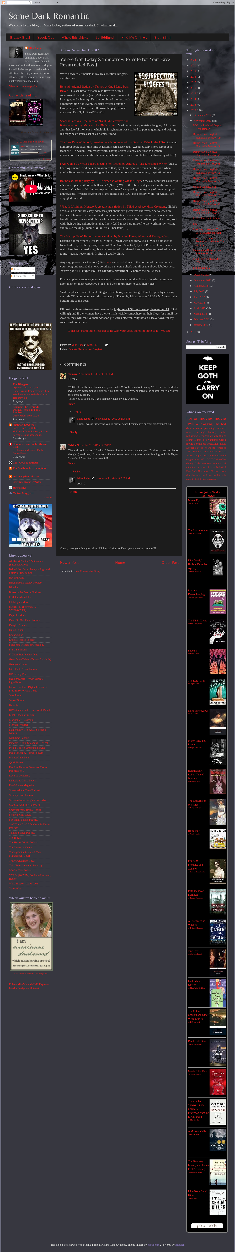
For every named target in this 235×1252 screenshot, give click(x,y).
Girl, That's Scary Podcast (23, 669)
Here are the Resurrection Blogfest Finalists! (207, 252)
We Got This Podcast (20, 870)
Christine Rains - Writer (27, 482)
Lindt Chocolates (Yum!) (22, 715)
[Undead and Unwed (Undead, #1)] (218, 1005)
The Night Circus (197, 620)
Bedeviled (221, 467)
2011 (193, 332)
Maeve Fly (194, 500)
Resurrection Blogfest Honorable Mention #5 (207, 171)
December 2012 (203, 115)
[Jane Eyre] (218, 974)
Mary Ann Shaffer (196, 1172)
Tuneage (212, 432)
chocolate (190, 475)
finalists (73, 349)
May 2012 (200, 302)
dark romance (194, 428)
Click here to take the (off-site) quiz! (31, 973)
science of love (206, 467)
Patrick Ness (194, 1134)
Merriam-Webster (18, 724)
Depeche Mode (17, 615)
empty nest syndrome (207, 455)
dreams (209, 475)
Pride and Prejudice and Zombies (195, 864)
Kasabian (14, 705)
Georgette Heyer (18, 664)
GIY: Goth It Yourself (25, 462)
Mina (23, 146)
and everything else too (26, 476)
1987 (189, 451)
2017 (193, 82)
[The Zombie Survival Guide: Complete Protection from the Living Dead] (218, 1123)
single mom (192, 459)
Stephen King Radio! (20, 814)
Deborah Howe (195, 782)
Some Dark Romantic (49, 16)
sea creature (212, 479)
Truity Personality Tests (22, 860)
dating (189, 463)
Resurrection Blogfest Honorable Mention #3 (207, 194)
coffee (222, 459)
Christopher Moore (19, 602)
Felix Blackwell (195, 533)
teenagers (204, 436)
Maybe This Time (197, 1071)
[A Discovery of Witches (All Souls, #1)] (218, 944)
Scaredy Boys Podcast (21, 795)
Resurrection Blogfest (90, 349)
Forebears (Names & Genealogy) (27, 644)
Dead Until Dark (197, 1041)
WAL (203, 459)
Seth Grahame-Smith (197, 872)
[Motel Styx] (34, 125)
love (204, 439)
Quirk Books (16, 762)
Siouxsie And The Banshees (24, 805)
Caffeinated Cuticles (20, 597)
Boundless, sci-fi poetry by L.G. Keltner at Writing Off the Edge (100, 180)
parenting (209, 428)
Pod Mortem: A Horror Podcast (26, 752)
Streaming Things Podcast (23, 819)
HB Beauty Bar (17, 674)
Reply (71, 403)
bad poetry (220, 471)
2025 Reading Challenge (30, 141)
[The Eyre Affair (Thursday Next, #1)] (218, 703)
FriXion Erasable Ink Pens (23, 654)
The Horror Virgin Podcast (23, 842)
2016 (193, 87)
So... (195, 223)
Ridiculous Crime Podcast (23, 780)
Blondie (13, 587)
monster (206, 463)
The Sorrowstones (198, 530)
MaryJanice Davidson (21, 720)
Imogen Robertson (196, 898)
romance (221, 447)
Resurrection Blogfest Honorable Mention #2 (207, 202)
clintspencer (153, 1244)
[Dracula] (218, 673)
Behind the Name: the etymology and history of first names (29, 571)
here (108, 262)
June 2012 (200, 297)
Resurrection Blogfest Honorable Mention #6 (207, 162)
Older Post (170, 562)
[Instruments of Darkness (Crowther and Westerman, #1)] (218, 914)
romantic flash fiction (196, 479)
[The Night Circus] (218, 643)
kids (197, 463)
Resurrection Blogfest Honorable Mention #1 (207, 211)
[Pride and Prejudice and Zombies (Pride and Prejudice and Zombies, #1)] (218, 883)
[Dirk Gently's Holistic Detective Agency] (218, 574)
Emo (188, 471)
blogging (207, 424)
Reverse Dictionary (19, 775)
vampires (213, 439)
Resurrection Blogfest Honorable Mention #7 (207, 153)
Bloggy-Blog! (20, 37)
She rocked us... (202, 267)
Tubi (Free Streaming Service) (25, 865)
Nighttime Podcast (19, 738)
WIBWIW (212, 459)
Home (120, 562)
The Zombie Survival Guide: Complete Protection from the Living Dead (198, 1109)
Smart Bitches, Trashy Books (25, 809)
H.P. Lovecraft (195, 1022)
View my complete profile (23, 86)
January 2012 (201, 325)
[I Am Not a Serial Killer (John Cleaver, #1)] (218, 1213)
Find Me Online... (134, 37)
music (223, 443)
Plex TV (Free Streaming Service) (27, 747)
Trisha (72, 445)
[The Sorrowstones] (218, 553)
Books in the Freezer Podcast (25, 592)
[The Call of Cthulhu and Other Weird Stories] (218, 1034)
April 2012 (200, 308)
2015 (193, 93)
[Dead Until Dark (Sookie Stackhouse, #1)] (218, 1065)
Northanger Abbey (198, 710)
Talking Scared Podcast (22, 832)
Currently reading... (23, 95)
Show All (48, 497)
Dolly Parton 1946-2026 (26, 415)
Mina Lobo (83, 418)
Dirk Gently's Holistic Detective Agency (197, 564)
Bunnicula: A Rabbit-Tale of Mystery (196, 774)
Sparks (190, 455)
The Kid (220, 424)
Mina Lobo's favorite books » (36, 132)
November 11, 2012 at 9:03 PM (94, 445)
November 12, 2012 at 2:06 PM (112, 418)
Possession (212, 443)
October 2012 (201, 274)
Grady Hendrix (195, 834)
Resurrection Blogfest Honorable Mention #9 (207, 136)
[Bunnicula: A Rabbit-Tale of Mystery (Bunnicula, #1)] (218, 792)
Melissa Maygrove (23, 493)
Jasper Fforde (16, 700)
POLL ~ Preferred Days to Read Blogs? (207, 127)
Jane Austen (15, 695)
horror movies (199, 418)
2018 (193, 76)
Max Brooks (194, 1120)
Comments (19, 276)
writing (201, 432)
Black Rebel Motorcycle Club (25, 582)
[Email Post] (106, 344)
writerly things (218, 436)
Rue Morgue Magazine (21, 785)
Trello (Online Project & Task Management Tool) (25, 854)
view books (46, 159)
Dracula (197, 451)
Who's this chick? (75, 37)
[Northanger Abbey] (218, 734)
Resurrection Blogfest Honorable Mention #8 (207, 144)
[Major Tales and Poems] (218, 763)
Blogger (179, 1244)
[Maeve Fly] (218, 523)
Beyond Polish (17, 577)
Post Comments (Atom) (87, 571)
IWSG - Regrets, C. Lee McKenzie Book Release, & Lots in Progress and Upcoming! (30, 431)
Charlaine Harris (195, 1044)
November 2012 (203, 120)
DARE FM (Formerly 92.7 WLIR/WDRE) (24, 608)
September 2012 (203, 280)
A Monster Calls (197, 1131)
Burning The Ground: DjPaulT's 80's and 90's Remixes (26, 409)
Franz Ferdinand (18, 649)
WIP (211, 471)
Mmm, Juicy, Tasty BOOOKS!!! (207, 494)
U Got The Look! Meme (206, 218)
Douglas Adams (17, 625)
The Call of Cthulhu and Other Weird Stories (198, 1015)
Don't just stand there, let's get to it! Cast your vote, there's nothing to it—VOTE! (119, 330)
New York (203, 471)
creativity (200, 475)
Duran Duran (16, 630)
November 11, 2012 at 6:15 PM (96, 374)
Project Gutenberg (19, 757)
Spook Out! (45, 37)
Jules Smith (19, 487)
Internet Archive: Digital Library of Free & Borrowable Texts (28, 689)
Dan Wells (193, 1198)
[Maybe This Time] (218, 1093)
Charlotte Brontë (196, 954)
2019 (193, 71)
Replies (77, 412)
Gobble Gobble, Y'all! (205, 186)
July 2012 (199, 291)
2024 (193, 59)
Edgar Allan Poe (195, 748)
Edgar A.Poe (16, 635)
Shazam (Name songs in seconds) (27, 800)
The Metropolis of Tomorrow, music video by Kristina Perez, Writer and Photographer (114, 236)
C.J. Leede (194, 503)
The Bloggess (20, 384)
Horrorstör (193, 830)
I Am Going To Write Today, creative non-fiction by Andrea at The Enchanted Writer (113, 163)
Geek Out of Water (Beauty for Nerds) (30, 659)
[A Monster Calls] (218, 1150)
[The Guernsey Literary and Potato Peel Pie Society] (218, 1184)
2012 (193, 110)
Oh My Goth (210, 451)
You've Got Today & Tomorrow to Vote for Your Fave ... (209, 241)
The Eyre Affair (196, 680)
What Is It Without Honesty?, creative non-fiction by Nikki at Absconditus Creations (113, 206)
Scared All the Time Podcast (24, 790)
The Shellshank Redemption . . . (31, 469)
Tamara (73, 374)
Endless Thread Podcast (22, 639)
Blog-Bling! (162, 37)
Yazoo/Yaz (15, 888)
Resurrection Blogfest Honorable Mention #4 (207, 179)
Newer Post (69, 562)
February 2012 (202, 319)
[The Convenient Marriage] (218, 824)
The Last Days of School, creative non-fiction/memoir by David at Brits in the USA (112, 142)
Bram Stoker (194, 654)
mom (223, 455)
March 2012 (201, 313)
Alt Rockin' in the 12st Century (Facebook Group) (26, 563)
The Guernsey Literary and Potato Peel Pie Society (198, 1165)
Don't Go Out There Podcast (24, 620)
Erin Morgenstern (196, 624)
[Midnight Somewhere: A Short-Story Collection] (17, 125)
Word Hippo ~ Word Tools (23, 883)
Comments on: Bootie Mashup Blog (30, 445)
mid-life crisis (219, 475)
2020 (193, 65)
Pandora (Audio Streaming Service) (28, 743)
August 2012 (201, 285)
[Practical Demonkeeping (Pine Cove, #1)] (218, 613)
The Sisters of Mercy (20, 847)
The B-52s (15, 837)
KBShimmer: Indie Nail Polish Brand (29, 710)
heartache (210, 447)
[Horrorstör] (218, 848)
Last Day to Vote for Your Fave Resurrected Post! (207, 231)
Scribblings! (105, 37)
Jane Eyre (193, 951)
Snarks (222, 451)
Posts (16, 269)
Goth (194, 471)
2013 (193, 104)
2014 (193, 99)
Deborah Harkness (196, 928)
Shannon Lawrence (24, 424)
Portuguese (200, 443)
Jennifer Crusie (195, 1074)
